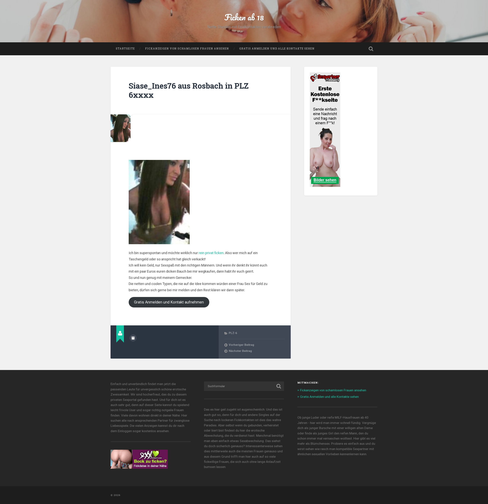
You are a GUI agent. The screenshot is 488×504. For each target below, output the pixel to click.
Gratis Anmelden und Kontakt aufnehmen (169, 302)
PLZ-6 (233, 333)
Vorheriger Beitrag (241, 345)
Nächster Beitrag (240, 351)
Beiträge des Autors (133, 338)
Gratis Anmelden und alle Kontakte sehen (277, 48)
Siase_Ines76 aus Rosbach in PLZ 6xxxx (189, 90)
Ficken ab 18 (244, 17)
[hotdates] (325, 185)
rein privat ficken (211, 253)
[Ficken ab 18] (244, 495)
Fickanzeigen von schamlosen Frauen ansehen (187, 48)
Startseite (125, 48)
